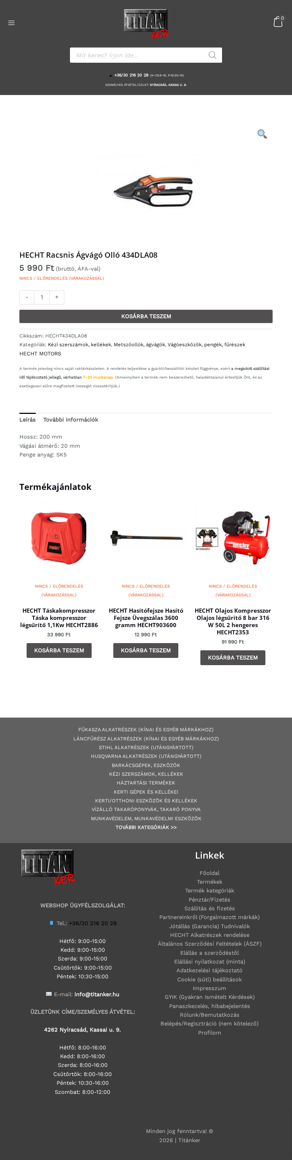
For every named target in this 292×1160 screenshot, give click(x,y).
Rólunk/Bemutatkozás (210, 1014)
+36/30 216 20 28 (131, 75)
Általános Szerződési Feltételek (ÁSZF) (210, 943)
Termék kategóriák (209, 890)
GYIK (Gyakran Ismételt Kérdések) (210, 997)
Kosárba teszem (146, 316)
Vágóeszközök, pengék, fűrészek (206, 344)
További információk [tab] (70, 419)
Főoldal (209, 873)
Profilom (209, 1032)
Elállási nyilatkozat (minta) (209, 961)
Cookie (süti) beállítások (209, 979)
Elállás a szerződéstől (209, 952)
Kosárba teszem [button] (59, 650)
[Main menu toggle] (11, 22)
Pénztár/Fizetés (209, 899)
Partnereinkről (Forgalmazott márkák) (209, 917)
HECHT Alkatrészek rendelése (209, 935)
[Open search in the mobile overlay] (146, 55)
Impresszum (209, 988)
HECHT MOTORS (40, 353)
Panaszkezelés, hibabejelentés (209, 1006)
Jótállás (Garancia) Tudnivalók (209, 926)
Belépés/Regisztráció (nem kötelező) (209, 1023)
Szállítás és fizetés (209, 908)
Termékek (209, 881)
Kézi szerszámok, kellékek (79, 344)
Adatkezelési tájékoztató (209, 970)
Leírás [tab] (27, 419)
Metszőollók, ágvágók (139, 344)
